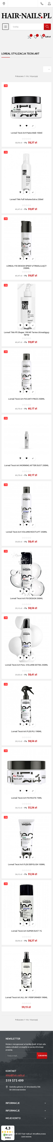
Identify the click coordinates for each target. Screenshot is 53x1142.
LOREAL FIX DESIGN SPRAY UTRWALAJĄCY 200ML (26, 267)
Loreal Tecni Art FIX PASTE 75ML (26, 798)
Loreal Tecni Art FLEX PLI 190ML (26, 731)
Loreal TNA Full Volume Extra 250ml (26, 199)
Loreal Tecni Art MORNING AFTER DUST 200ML (26, 465)
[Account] (49, 3)
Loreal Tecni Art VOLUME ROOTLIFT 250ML (26, 532)
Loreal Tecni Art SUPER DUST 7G (26, 931)
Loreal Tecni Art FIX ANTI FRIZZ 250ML (26, 399)
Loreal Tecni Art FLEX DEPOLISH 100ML (26, 864)
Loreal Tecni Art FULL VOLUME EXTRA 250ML (26, 665)
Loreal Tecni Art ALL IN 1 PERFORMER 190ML (26, 997)
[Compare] (29, 37)
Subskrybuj (42, 1056)
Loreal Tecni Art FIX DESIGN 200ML (26, 598)
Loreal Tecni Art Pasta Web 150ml (26, 133)
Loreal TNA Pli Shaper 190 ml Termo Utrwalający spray (26, 333)
